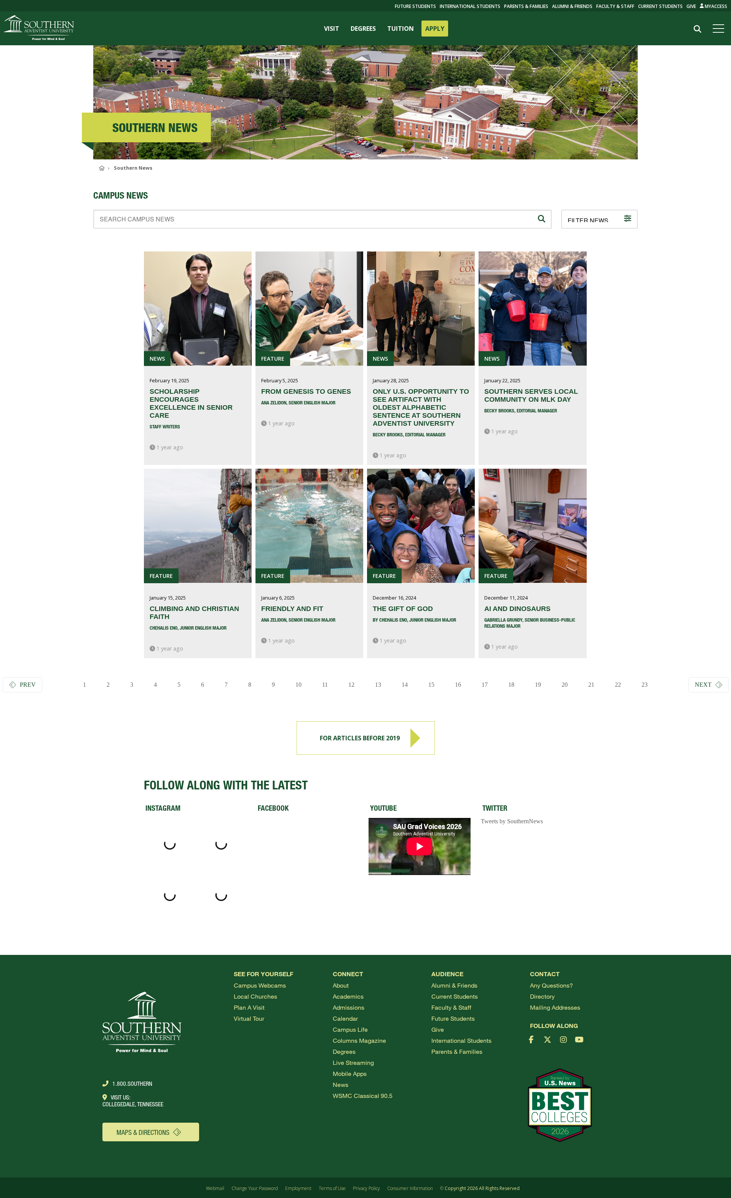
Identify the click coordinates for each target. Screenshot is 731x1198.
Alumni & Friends (572, 6)
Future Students (453, 1018)
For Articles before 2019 (360, 738)
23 (645, 684)
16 (458, 684)
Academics (348, 996)
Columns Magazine (359, 1040)
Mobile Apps (350, 1073)
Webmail (215, 1188)
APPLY (434, 28)
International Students (470, 6)
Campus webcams (260, 985)
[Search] (697, 29)
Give (691, 6)
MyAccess (715, 6)
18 (511, 684)
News (340, 1084)
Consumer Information (410, 1188)
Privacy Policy (366, 1188)
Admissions (348, 1007)
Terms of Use (332, 1188)
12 (351, 684)
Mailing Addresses (555, 1007)
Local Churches (255, 996)
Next (703, 684)
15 (431, 684)
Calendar (345, 1018)
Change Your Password (254, 1188)
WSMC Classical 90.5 (363, 1095)
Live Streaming (353, 1062)
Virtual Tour (249, 1018)
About (341, 985)
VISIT (331, 28)
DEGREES (363, 28)
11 (325, 684)
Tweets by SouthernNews (512, 821)
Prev (28, 684)
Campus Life (350, 1029)
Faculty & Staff (615, 6)
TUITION (400, 28)
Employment (298, 1188)
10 (298, 684)
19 (538, 684)
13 (378, 684)
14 (405, 684)
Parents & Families (526, 6)
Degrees (344, 1051)
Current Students (660, 6)
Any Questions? (551, 985)
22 (618, 684)
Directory (542, 996)
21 (591, 684)
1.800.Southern (132, 1083)
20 (565, 684)
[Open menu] (720, 28)
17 (485, 684)
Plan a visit (249, 1007)
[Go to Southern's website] (39, 28)
